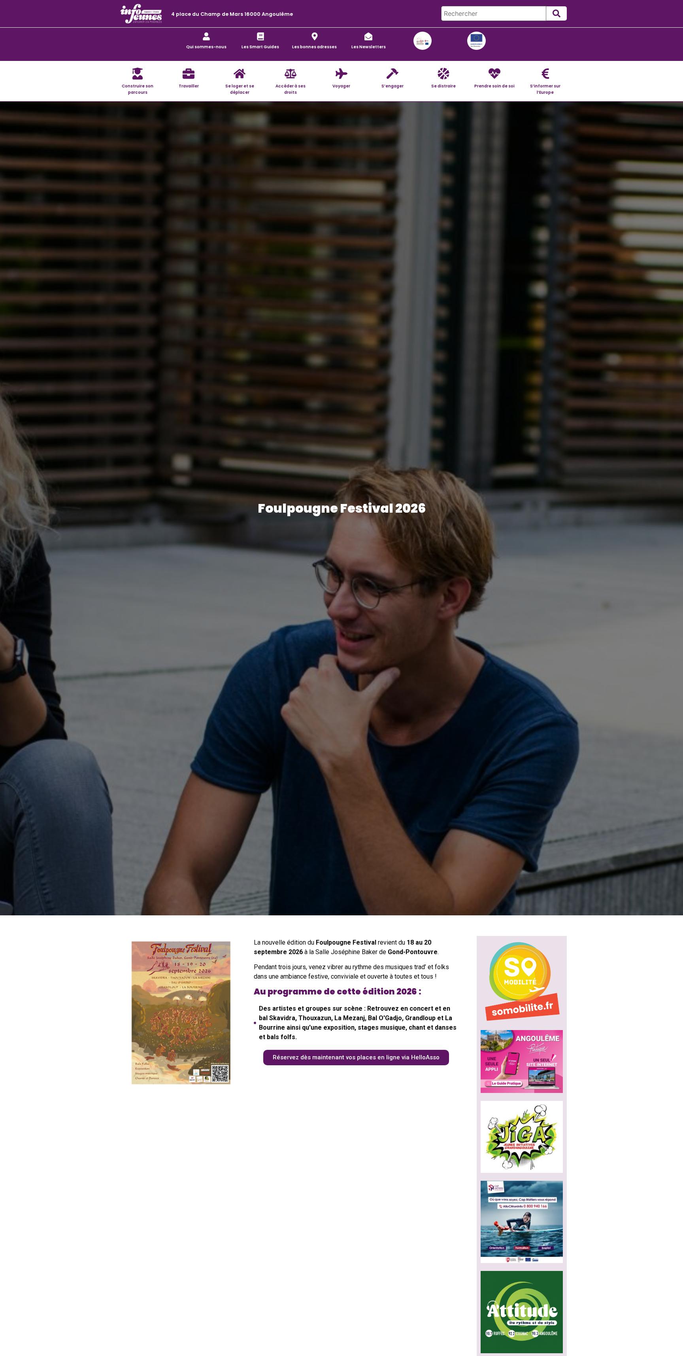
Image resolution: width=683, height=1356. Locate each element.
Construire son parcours (137, 89)
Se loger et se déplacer (239, 89)
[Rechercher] (493, 13)
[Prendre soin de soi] (494, 74)
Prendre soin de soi (494, 86)
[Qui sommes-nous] (206, 36)
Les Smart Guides (260, 47)
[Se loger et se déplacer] (239, 74)
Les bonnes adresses (314, 47)
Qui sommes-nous (206, 47)
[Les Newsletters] (368, 36)
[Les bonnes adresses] (315, 36)
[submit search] (556, 13)
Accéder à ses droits (290, 89)
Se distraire (443, 86)
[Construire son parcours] (137, 74)
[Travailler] (188, 74)
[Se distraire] (443, 74)
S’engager (392, 86)
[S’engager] (392, 74)
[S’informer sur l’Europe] (545, 74)
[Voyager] (341, 74)
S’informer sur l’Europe (545, 89)
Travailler (189, 86)
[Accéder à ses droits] (290, 74)
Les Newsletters (368, 47)
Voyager (341, 86)
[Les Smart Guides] (260, 36)
